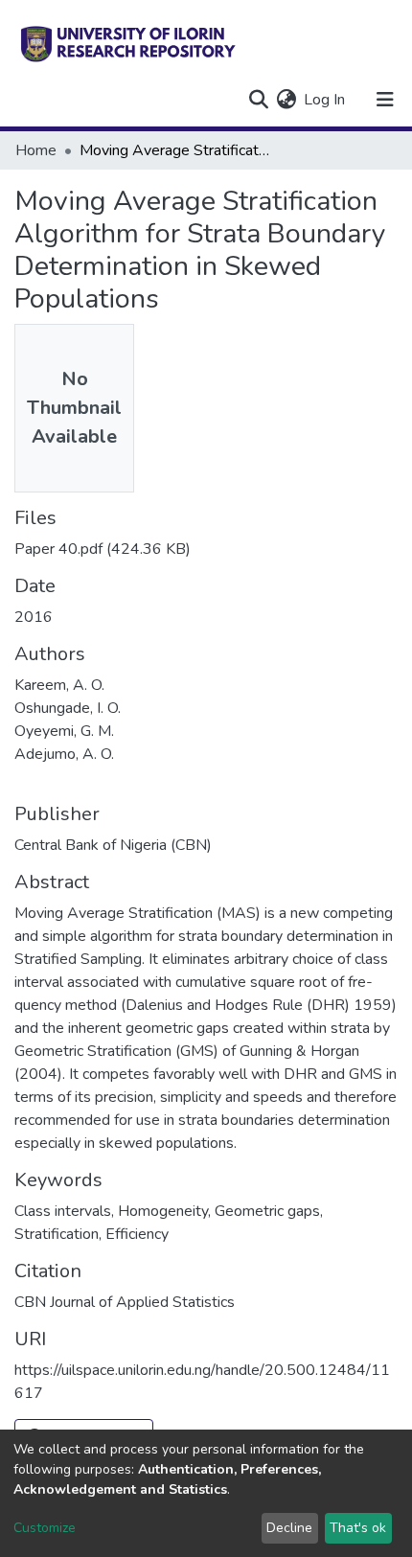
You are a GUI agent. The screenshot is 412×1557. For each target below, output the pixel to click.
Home (36, 150)
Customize (44, 1528)
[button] (286, 99)
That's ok (358, 1528)
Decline (289, 1528)
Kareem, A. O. (59, 685)
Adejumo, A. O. (64, 754)
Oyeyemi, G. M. (64, 731)
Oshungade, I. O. (67, 708)
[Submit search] (258, 99)
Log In (325, 99)
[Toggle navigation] (385, 99)
